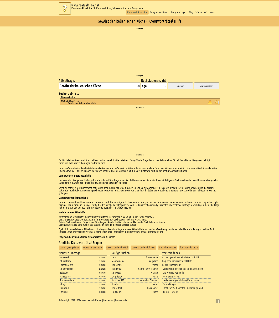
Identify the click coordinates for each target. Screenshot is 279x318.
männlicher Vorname (148, 269)
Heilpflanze (117, 265)
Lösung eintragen (178, 12)
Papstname (152, 288)
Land (114, 257)
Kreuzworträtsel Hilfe (137, 12)
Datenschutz (121, 300)
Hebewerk (64, 257)
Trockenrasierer (67, 280)
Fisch (155, 276)
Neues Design (169, 284)
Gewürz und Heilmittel (117, 247)
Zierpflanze (117, 276)
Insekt (155, 284)
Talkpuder (64, 272)
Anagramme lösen (158, 12)
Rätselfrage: (67, 80)
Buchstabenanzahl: (153, 80)
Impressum (108, 300)
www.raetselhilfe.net (85, 5)
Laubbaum (117, 292)
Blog (191, 12)
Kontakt (213, 12)
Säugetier (153, 261)
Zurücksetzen (206, 86)
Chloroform (65, 261)
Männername (118, 261)
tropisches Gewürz (167, 247)
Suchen (180, 86)
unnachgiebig (66, 269)
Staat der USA (118, 280)
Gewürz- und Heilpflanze (143, 247)
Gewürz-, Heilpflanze (69, 247)
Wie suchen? (201, 12)
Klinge (63, 284)
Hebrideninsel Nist (171, 276)
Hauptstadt (117, 288)
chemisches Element (148, 280)
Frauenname (152, 257)
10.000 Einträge (170, 292)
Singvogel (116, 272)
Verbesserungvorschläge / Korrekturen (181, 280)
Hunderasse (117, 269)
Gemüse (115, 284)
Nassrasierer (65, 276)
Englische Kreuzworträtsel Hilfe (177, 261)
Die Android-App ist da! (173, 272)
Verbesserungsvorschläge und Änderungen (183, 269)
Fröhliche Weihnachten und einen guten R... (184, 288)
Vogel (155, 265)
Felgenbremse (66, 265)
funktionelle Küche (189, 247)
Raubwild (64, 288)
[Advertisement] (139, 52)
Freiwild (63, 292)
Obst (155, 292)
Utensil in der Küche (92, 247)
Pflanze (154, 272)
